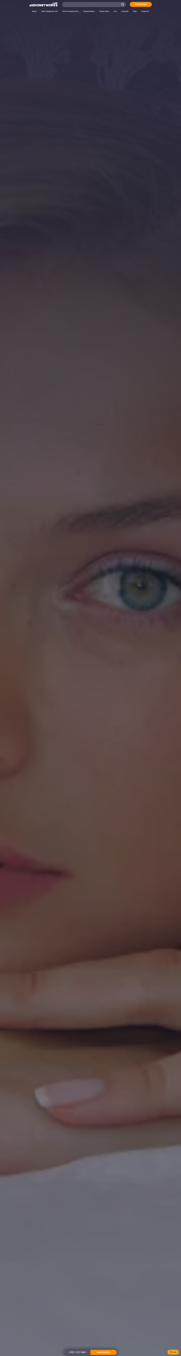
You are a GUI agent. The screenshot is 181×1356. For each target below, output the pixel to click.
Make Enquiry (141, 4)
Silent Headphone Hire (49, 11)
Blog (134, 11)
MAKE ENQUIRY (103, 1352)
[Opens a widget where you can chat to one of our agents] (173, 1352)
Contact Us (145, 11)
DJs (115, 11)
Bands (34, 11)
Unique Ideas (104, 11)
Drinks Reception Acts (70, 11)
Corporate (125, 11)
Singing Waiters (89, 11)
